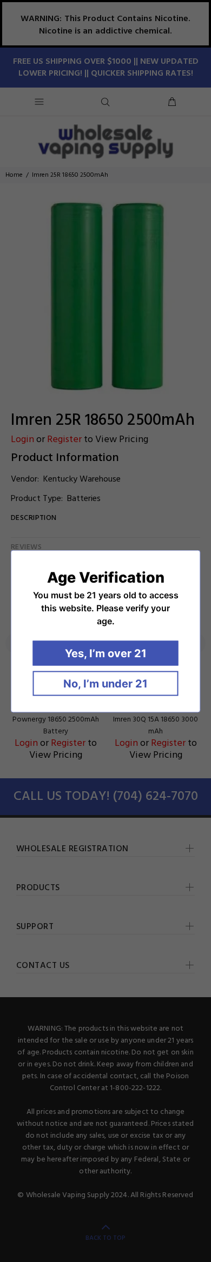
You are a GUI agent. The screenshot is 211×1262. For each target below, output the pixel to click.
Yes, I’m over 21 (106, 652)
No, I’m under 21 (105, 683)
